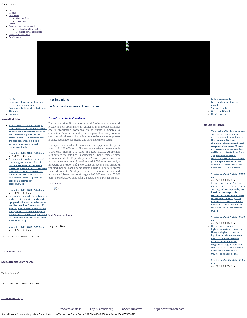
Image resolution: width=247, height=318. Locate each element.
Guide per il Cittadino (221, 111)
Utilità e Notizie (219, 114)
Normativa (14, 114)
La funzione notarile (221, 98)
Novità (12, 98)
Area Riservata (15, 37)
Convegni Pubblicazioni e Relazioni (26, 101)
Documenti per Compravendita (29, 32)
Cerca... (5, 4)
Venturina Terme (23, 18)
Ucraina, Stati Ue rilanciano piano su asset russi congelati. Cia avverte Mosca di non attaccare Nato (228, 153)
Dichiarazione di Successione (28, 29)
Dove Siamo (14, 15)
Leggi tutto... (54, 183)
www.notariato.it (71, 309)
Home (11, 10)
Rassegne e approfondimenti (23, 104)
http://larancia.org (101, 309)
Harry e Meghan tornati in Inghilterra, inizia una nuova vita (228, 244)
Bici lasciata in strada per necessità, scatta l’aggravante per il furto (28, 174)
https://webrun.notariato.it (170, 309)
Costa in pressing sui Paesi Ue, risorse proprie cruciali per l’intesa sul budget (228, 201)
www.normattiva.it (133, 309)
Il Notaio (12, 13)
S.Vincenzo (21, 21)
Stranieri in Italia (219, 108)
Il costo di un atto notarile (19, 34)
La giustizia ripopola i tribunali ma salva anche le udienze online (28, 211)
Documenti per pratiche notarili (22, 26)
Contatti (12, 23)
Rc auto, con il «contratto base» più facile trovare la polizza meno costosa (28, 139)
